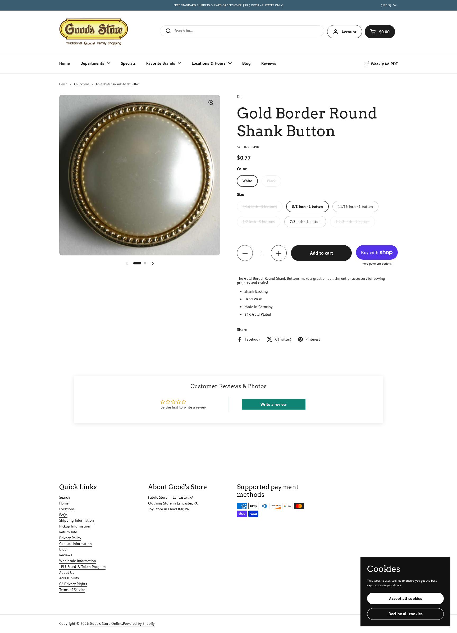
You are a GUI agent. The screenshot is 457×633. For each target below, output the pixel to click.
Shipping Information (76, 520)
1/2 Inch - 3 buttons (259, 221)
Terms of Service (72, 589)
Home (63, 84)
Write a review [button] (274, 404)
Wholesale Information (77, 560)
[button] (380, 31)
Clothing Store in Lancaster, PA (173, 503)
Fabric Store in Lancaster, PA (170, 497)
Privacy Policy (70, 537)
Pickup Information (74, 526)
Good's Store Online (106, 623)
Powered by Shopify (139, 623)
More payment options (377, 263)
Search (64, 497)
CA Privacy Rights (73, 583)
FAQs (63, 514)
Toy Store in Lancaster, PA (168, 509)
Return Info (68, 532)
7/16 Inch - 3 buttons (260, 206)
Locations (67, 509)
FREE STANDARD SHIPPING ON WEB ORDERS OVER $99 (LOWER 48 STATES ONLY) (228, 5)
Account (349, 31)
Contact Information (75, 543)
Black (271, 180)
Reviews (65, 555)
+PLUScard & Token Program (82, 566)
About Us (66, 572)
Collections (81, 84)
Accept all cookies (405, 598)
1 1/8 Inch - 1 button (352, 221)
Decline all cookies (406, 613)
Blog (63, 549)
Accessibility (69, 578)
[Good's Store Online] (93, 32)
